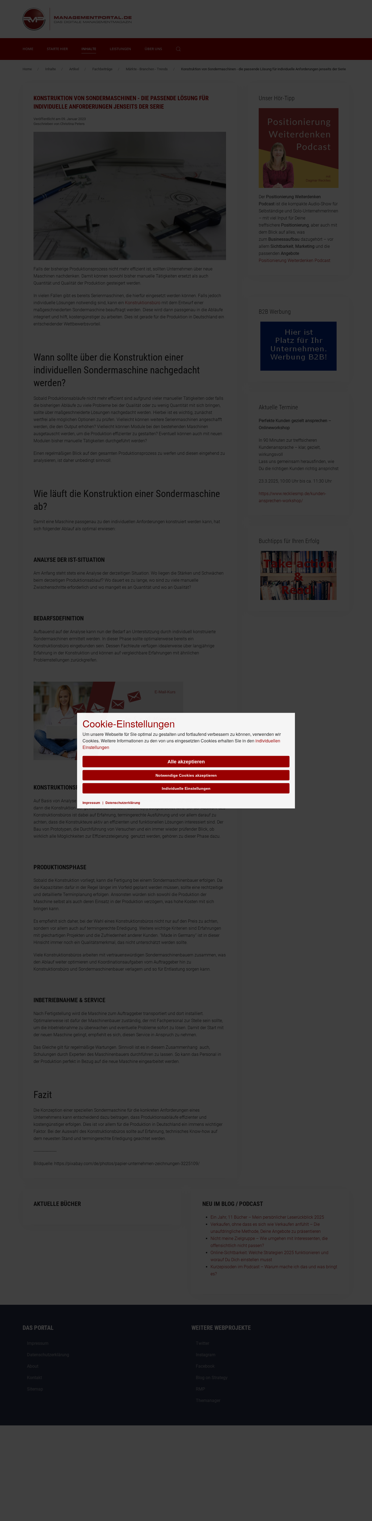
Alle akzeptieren (186, 761)
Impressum (91, 802)
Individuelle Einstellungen (186, 788)
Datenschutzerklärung (122, 802)
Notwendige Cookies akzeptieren (186, 775)
